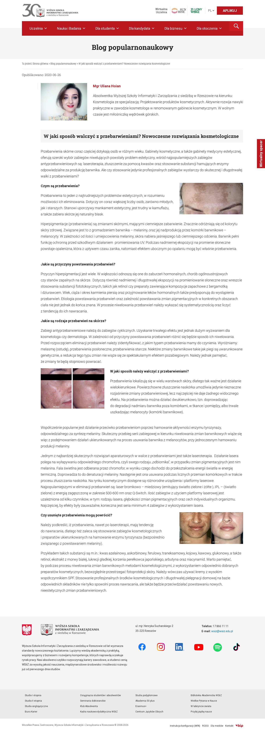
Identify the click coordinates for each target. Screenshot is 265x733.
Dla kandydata (139, 28)
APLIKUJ (230, 11)
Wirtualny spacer (261, 153)
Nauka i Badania (69, 28)
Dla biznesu (173, 28)
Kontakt (229, 725)
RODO (205, 725)
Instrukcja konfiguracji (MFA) (185, 725)
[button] (236, 26)
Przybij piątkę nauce (201, 711)
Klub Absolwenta (89, 706)
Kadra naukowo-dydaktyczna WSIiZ (99, 711)
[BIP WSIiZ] (239, 726)
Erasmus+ (140, 706)
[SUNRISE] (179, 10)
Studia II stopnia (33, 700)
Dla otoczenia (207, 28)
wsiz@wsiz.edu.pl (222, 631)
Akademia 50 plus (145, 700)
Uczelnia (36, 28)
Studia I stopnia (33, 695)
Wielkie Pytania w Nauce (204, 700)
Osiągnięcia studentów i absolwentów (100, 695)
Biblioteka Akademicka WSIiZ (206, 695)
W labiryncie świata (201, 706)
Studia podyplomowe (146, 695)
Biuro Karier (31, 711)
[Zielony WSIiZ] (196, 11)
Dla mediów (217, 725)
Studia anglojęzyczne (36, 706)
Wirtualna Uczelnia (161, 11)
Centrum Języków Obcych (149, 711)
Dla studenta (105, 28)
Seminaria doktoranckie (93, 700)
